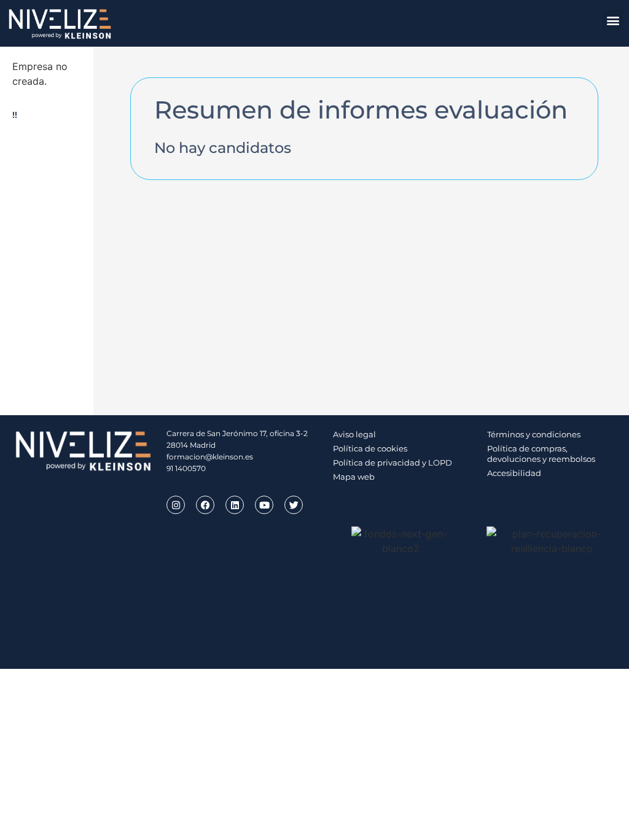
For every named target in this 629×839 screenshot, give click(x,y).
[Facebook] (205, 505)
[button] (613, 20)
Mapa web (354, 477)
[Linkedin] (234, 505)
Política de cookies (370, 448)
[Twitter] (293, 505)
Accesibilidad (514, 473)
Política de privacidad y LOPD (392, 462)
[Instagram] (175, 505)
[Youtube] (264, 505)
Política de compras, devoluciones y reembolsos (541, 453)
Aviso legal (354, 434)
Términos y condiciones (533, 434)
